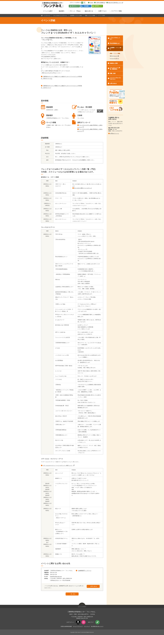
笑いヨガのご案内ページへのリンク (83, 188)
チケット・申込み (75, 11)
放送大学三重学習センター (114, 2)
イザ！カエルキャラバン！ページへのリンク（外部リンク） (58, 465)
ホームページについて (78, 626)
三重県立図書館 (100, 2)
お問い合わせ (93, 586)
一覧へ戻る (72, 594)
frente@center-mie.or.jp (56, 576)
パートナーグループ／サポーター (115, 78)
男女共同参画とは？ (115, 43)
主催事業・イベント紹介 (76, 15)
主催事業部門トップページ (84, 570)
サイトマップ (87, 626)
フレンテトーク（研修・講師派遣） (115, 68)
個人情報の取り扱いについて (97, 626)
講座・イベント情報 (90, 15)
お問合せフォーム (114, 133)
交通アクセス (102, 11)
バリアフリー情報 (116, 11)
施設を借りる (89, 11)
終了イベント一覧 (114, 56)
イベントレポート (114, 58)
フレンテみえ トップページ (60, 15)
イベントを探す (48, 11)
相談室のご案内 (114, 63)
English (91, 2)
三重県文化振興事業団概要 (66, 626)
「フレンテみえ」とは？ (115, 38)
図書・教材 (113, 73)
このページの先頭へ (82, 606)
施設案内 (61, 11)
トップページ (47, 15)
